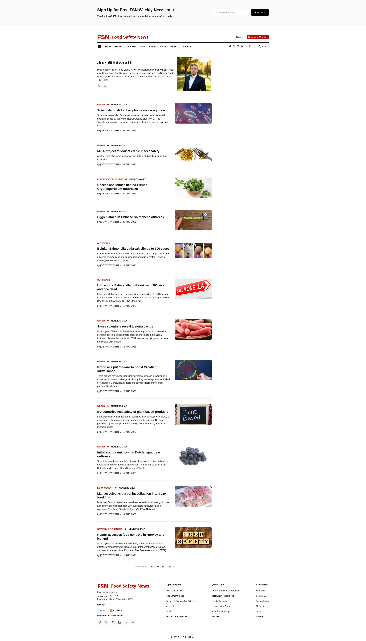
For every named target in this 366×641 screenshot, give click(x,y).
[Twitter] (234, 46)
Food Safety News (186, 637)
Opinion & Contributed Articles (180, 601)
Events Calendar (219, 601)
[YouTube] (246, 46)
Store (258, 611)
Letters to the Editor (221, 606)
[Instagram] (238, 46)
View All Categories (175, 616)
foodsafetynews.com (107, 592)
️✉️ (101, 610)
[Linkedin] (242, 46)
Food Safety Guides (175, 595)
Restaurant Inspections (223, 595)
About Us (260, 590)
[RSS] (250, 46)
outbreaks (103, 243)
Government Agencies (109, 529)
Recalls (169, 611)
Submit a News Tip (221, 611)
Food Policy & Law (174, 590)
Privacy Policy (262, 601)
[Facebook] (230, 46)
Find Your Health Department (226, 590)
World (101, 105)
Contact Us (261, 595)
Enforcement (105, 488)
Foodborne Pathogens (110, 179)
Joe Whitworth (109, 130)
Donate (259, 616)
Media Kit (260, 606)
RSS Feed (216, 616)
